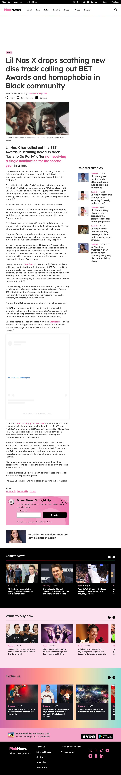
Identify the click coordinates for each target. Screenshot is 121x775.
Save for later (27, 98)
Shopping (67, 10)
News (37, 10)
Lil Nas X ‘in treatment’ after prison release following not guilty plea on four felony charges (101, 254)
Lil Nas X (33, 491)
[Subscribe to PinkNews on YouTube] (107, 751)
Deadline (28, 264)
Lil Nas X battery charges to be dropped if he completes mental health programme (100, 216)
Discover (87, 10)
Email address (25, 511)
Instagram (55, 321)
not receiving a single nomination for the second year (36, 160)
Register (115, 2)
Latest (29, 10)
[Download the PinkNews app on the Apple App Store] (88, 736)
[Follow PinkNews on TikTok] (101, 751)
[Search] (115, 9)
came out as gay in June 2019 (30, 423)
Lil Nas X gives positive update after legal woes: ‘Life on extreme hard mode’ (99, 182)
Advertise (17, 2)
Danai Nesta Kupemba (37, 93)
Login (105, 2)
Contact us (41, 757)
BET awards (10, 491)
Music (9, 52)
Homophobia (22, 491)
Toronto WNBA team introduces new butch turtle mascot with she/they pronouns (92, 591)
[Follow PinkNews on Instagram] (90, 756)
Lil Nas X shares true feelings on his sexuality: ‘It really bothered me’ (101, 199)
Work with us (31, 2)
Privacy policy (67, 752)
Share (12, 98)
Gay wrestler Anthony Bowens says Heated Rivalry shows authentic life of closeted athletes (56, 713)
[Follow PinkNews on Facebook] (96, 751)
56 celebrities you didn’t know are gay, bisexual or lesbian (48, 536)
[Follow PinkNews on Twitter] (90, 751)
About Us (6, 2)
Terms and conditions (70, 746)
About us (40, 746)
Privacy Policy (46, 522)
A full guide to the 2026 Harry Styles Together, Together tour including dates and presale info (92, 651)
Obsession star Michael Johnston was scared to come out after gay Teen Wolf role (56, 591)
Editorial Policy (43, 752)
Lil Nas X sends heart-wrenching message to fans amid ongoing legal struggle (101, 234)
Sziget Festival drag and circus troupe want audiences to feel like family (21, 711)
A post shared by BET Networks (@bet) (37, 413)
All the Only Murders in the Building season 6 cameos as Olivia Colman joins (20, 591)
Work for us (42, 767)
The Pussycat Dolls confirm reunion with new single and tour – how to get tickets (55, 651)
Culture (46, 10)
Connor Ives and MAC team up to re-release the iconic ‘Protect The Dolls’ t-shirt (21, 651)
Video (77, 10)
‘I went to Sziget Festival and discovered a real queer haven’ (91, 710)
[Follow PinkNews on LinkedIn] (96, 2)
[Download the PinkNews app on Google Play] (105, 736)
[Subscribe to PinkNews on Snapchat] (96, 756)
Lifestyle (56, 10)
